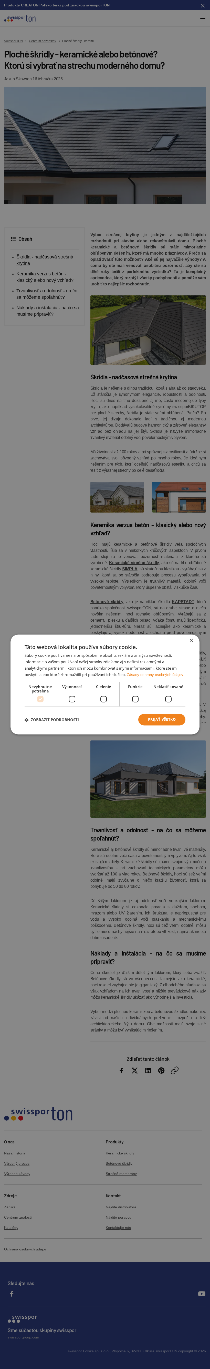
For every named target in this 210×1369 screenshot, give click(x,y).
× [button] (191, 640)
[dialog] (105, 684)
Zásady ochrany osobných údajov (155, 674)
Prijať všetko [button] (162, 719)
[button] (52, 719)
